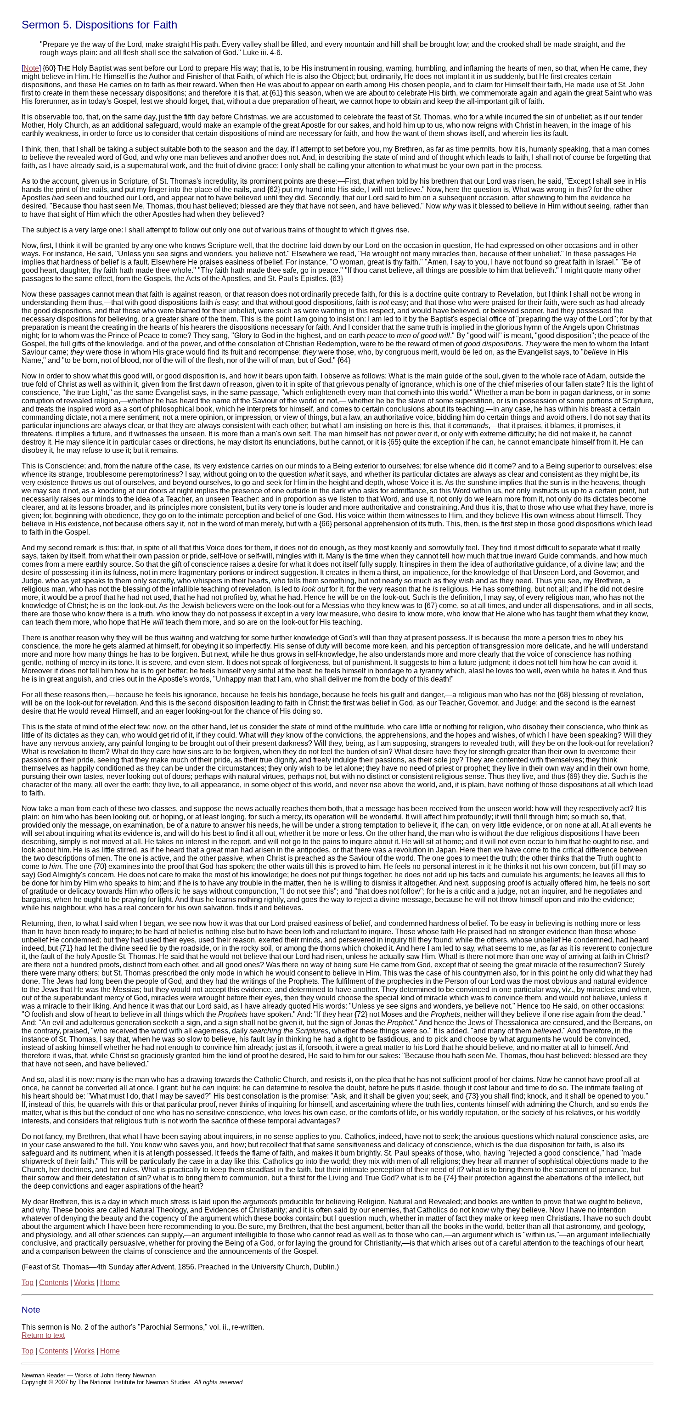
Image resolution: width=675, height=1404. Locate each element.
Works (84, 1282)
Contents (53, 1282)
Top (28, 1282)
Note (31, 68)
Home (110, 1282)
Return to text (43, 1335)
